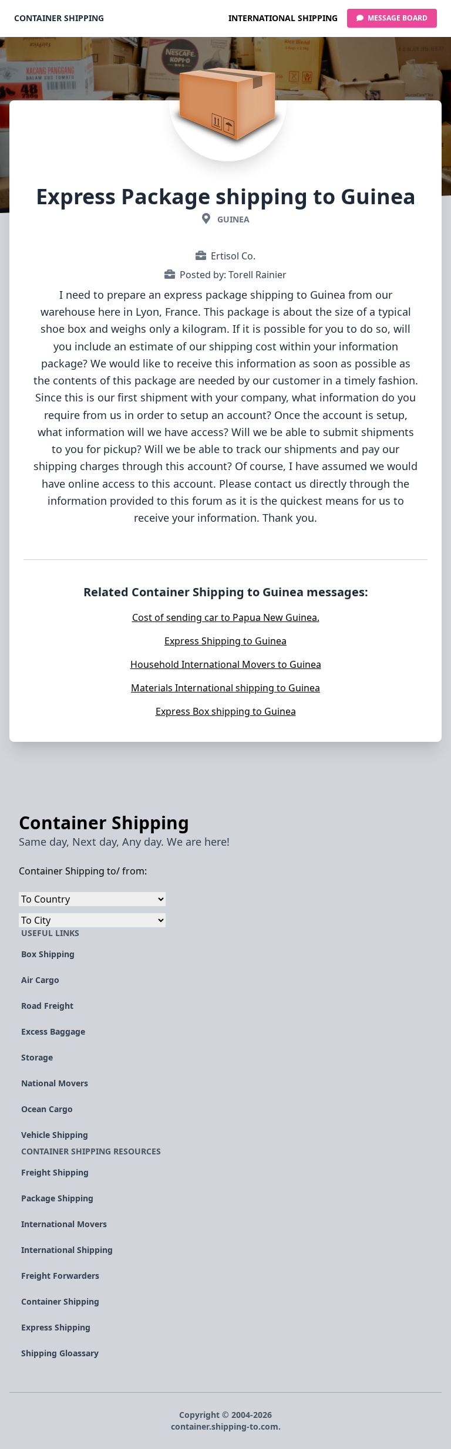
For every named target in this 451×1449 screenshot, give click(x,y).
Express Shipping (55, 1327)
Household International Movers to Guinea (225, 664)
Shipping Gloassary (60, 1353)
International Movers (64, 1224)
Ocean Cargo (47, 1108)
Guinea (233, 219)
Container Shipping (59, 17)
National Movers (54, 1083)
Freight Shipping (55, 1172)
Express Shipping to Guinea (225, 640)
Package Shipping (57, 1198)
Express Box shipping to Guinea (226, 711)
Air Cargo (40, 979)
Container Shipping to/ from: (83, 870)
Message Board (397, 18)
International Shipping (283, 17)
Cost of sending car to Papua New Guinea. (225, 617)
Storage (37, 1057)
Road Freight (47, 1005)
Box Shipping (48, 954)
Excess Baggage (53, 1031)
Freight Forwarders (60, 1275)
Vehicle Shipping (54, 1134)
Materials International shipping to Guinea (225, 687)
